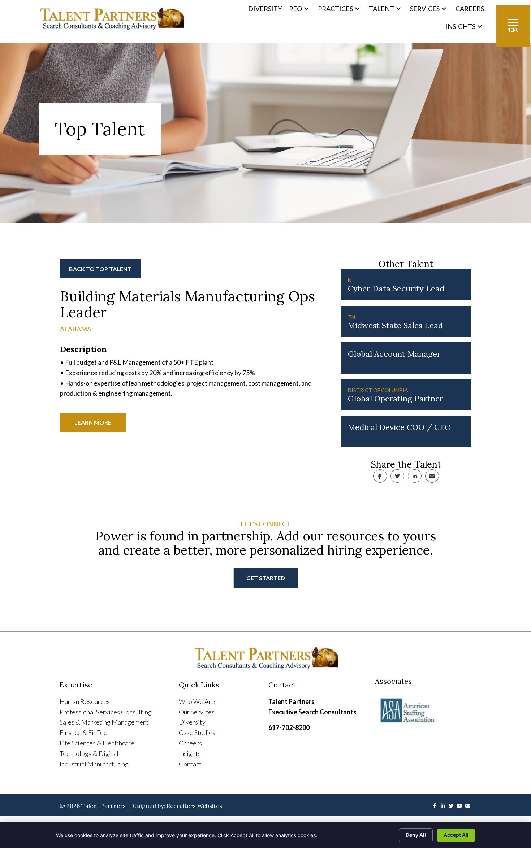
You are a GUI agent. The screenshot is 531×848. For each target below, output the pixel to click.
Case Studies (197, 732)
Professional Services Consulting (106, 712)
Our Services (197, 712)
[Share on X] (397, 476)
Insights (190, 753)
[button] (306, 9)
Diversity (192, 722)
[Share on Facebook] (380, 476)
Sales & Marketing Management (104, 722)
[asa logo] (423, 710)
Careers (190, 743)
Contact (190, 764)
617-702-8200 (289, 727)
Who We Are (197, 701)
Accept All (456, 835)
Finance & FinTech (85, 732)
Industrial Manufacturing (94, 764)
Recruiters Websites (194, 805)
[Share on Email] (432, 476)
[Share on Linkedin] (415, 476)
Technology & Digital (89, 753)
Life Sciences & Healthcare (97, 743)
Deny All (416, 835)
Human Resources (85, 701)
